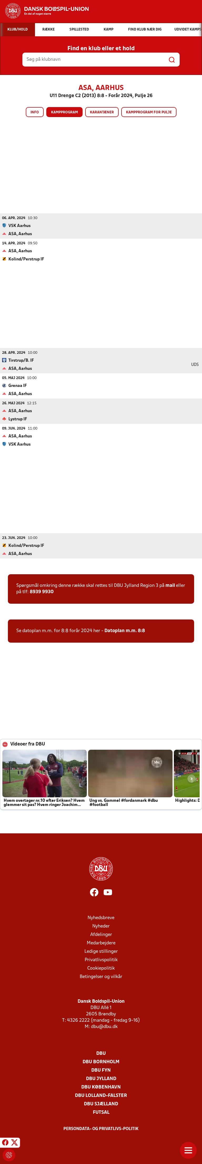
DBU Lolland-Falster (101, 1096)
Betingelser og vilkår (101, 977)
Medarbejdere (101, 943)
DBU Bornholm (101, 1062)
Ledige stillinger (101, 951)
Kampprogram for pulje (149, 112)
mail (170, 585)
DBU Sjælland (101, 1104)
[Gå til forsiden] (44, 10)
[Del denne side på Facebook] (5, 1143)
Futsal (101, 1112)
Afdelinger (101, 935)
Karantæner (102, 112)
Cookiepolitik (101, 968)
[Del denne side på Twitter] (14, 1143)
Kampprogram (64, 112)
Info (35, 112)
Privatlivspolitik (101, 960)
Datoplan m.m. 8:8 (124, 631)
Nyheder (101, 926)
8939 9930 (42, 592)
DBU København (101, 1087)
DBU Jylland (101, 1079)
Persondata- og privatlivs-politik (101, 1129)
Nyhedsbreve (101, 918)
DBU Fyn (101, 1070)
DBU (101, 1053)
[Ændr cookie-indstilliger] (9, 1155)
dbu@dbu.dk (104, 1027)
